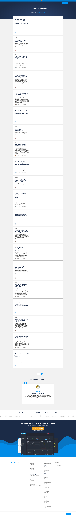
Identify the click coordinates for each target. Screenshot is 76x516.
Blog (30, 479)
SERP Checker (32, 464)
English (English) (46, 474)
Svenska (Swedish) (46, 486)
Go (41, 373)
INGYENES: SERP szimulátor (34, 472)
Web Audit (31, 465)
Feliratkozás (65, 2)
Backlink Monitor (32, 468)
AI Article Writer (32, 470)
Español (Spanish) (46, 477)
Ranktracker (11, 2)
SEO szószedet (32, 480)
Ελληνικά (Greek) (46, 493)
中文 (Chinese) (46, 488)
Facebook (11, 462)
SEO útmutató (32, 481)
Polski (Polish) (46, 483)
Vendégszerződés (32, 484)
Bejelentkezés (59, 2)
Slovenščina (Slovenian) (47, 505)
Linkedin (24, 462)
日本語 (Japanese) (46, 481)
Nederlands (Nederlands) (47, 482)
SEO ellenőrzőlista (32, 469)
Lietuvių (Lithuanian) (47, 500)
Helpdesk (45, 471)
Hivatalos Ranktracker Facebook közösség (18, 462)
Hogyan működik (32, 476)
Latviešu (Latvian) (46, 501)
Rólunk (55, 463)
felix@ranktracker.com (58, 470)
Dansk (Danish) (46, 492)
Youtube (14, 462)
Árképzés (45, 469)
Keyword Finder (32, 463)
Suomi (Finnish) (46, 496)
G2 (27, 462)
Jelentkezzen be (36, 430)
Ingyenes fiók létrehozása (38, 428)
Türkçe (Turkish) (46, 487)
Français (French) (46, 478)
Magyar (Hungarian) (47, 497)
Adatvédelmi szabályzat (47, 463)
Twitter (21, 462)
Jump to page (35, 373)
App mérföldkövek (46, 470)
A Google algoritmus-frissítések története (35, 485)
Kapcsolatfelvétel (57, 462)
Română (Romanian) (47, 502)
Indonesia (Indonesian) (47, 498)
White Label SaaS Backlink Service (34, 475)
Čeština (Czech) (46, 491)
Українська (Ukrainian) (47, 506)
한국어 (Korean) (46, 507)
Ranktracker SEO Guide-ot (41, 12)
